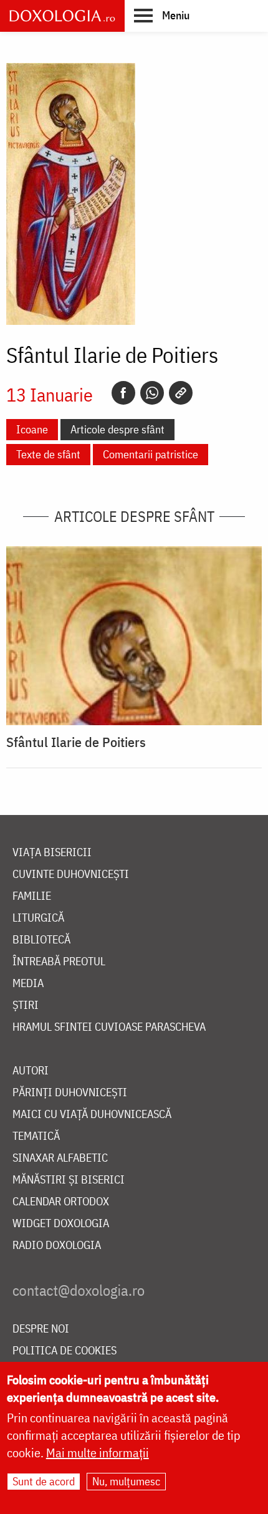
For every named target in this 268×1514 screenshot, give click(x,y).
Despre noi (40, 1329)
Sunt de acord (43, 1481)
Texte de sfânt (48, 454)
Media (28, 983)
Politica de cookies (64, 1350)
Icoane (32, 429)
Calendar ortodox (60, 1201)
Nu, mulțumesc (126, 1481)
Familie (31, 896)
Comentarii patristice (150, 454)
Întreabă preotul (58, 961)
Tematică (36, 1136)
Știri (25, 1005)
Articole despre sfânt (117, 429)
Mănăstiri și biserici (68, 1180)
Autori (30, 1071)
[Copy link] (181, 393)
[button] (161, 15)
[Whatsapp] (152, 393)
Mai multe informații (97, 1452)
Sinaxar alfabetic (60, 1158)
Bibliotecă (41, 940)
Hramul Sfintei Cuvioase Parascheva (109, 1027)
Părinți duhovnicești (69, 1092)
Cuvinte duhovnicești (70, 874)
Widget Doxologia (60, 1223)
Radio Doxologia (56, 1245)
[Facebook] (123, 393)
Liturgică (38, 918)
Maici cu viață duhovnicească (91, 1114)
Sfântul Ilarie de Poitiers (76, 742)
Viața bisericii (52, 852)
